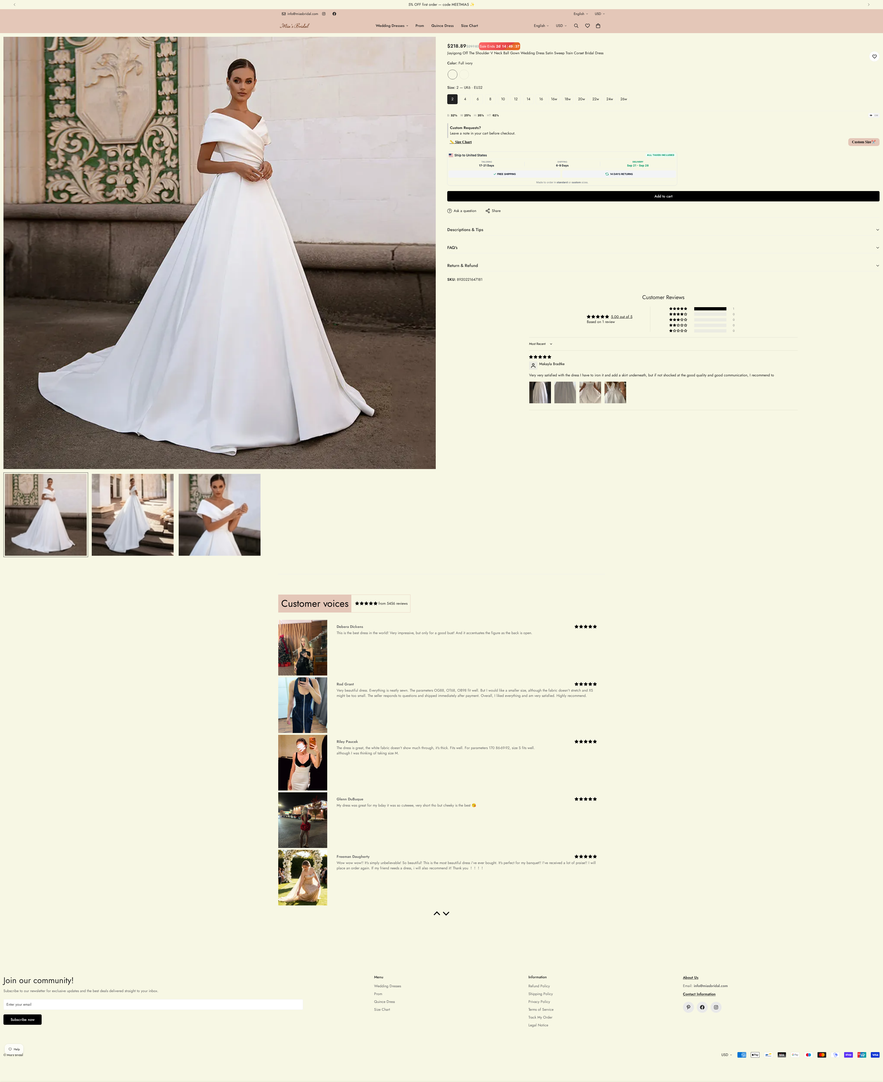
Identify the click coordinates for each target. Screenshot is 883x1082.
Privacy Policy (539, 1001)
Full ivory (452, 74)
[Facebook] (334, 14)
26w (623, 99)
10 (503, 99)
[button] (598, 25)
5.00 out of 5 (621, 316)
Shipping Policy (540, 993)
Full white (464, 74)
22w (595, 99)
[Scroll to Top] (874, 1057)
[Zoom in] (426, 46)
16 (541, 99)
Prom (420, 25)
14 (528, 99)
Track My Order (540, 1017)
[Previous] (14, 4)
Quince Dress (442, 25)
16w (554, 99)
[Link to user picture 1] (540, 392)
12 (516, 99)
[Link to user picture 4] (615, 392)
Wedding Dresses (390, 25)
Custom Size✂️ (864, 142)
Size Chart (469, 25)
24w (609, 99)
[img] (540, 357)
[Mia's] (295, 25)
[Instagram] (324, 14)
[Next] (868, 4)
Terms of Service (540, 1009)
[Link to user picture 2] (565, 392)
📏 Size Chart (461, 142)
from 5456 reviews (392, 603)
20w (581, 99)
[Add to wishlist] (874, 56)
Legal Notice (538, 1025)
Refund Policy (539, 986)
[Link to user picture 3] (590, 392)
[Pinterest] (688, 1007)
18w (568, 99)
